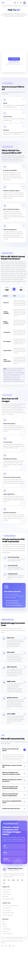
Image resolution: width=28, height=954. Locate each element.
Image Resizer (5, 891)
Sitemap (4, 924)
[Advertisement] (14, 33)
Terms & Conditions (7, 933)
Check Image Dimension (8, 899)
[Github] (13, 945)
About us (4, 926)
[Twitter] (5, 945)
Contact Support (6, 929)
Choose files (15, 59)
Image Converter (6, 889)
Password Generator (7, 915)
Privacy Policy (5, 931)
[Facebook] (2, 945)
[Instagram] (9, 945)
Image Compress (6, 894)
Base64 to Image (6, 910)
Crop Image (5, 896)
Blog (3, 921)
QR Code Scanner (6, 908)
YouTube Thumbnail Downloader (10, 905)
